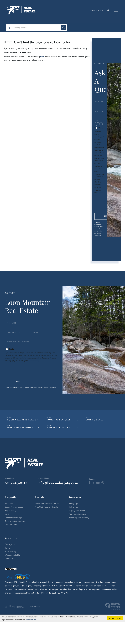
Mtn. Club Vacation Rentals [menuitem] (46, 507)
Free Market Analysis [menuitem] (77, 514)
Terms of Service (48, 387)
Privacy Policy (98, 231)
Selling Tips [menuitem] (73, 507)
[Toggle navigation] (116, 10)
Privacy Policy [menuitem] (10, 551)
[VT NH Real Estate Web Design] (112, 606)
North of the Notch (20, 428)
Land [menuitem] (7, 514)
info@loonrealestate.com (58, 482)
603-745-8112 (16, 482)
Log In (100, 10)
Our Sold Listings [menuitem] (12, 524)
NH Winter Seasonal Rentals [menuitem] (47, 503)
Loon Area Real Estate (21, 420)
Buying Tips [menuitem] (73, 503)
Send (107, 216)
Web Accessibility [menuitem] (12, 555)
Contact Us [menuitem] (9, 558)
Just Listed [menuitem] (9, 503)
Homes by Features (59, 420)
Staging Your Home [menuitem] (77, 510)
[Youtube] (98, 483)
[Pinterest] (102, 483)
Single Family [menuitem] (10, 510)
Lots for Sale (95, 420)
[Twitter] (93, 483)
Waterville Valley (58, 428)
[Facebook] (89, 483)
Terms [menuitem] (7, 548)
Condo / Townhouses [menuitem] (14, 507)
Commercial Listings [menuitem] (13, 517)
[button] (63, 27)
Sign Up (92, 10)
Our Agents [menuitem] (10, 544)
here (42, 56)
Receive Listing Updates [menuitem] (15, 521)
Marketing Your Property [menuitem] (79, 517)
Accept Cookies (115, 618)
